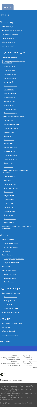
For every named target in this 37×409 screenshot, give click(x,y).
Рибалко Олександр (10, 113)
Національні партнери (11, 263)
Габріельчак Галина (10, 155)
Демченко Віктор (9, 176)
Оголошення (8, 304)
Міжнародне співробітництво (14, 259)
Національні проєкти (11, 243)
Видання (5, 318)
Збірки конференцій (8, 331)
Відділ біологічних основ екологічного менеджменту (15, 172)
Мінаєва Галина (9, 105)
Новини (4, 15)
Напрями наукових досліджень (12, 30)
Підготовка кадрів (10, 288)
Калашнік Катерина (10, 86)
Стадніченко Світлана (11, 188)
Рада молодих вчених (9, 270)
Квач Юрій (7, 180)
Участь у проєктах (8, 239)
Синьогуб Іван (8, 163)
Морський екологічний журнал (12, 323)
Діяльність (6, 235)
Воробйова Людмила (11, 128)
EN (3, 349)
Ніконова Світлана (10, 109)
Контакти (5, 341)
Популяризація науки (9, 274)
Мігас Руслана (8, 167)
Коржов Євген (8, 144)
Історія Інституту (7, 27)
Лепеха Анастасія (9, 211)
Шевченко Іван (9, 207)
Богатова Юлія (9, 132)
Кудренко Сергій (9, 151)
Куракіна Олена (9, 223)
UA (1, 349)
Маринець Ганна (9, 101)
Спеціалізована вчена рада (11, 293)
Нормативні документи (11, 308)
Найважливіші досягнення (10, 34)
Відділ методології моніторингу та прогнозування (13, 62)
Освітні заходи (9, 282)
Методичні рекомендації (10, 335)
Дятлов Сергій (8, 136)
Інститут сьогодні (8, 46)
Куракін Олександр (10, 219)
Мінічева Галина (9, 67)
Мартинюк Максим (10, 94)
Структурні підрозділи (12, 52)
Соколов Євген (9, 90)
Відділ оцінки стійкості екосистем (13, 117)
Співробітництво (7, 255)
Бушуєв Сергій (8, 192)
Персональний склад (11, 297)
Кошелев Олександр (10, 147)
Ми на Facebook (5, 350)
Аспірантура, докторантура (11, 312)
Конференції (6, 251)
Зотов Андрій (8, 82)
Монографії (6, 327)
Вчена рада (6, 266)
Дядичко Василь (9, 196)
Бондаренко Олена (10, 78)
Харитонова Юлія (9, 97)
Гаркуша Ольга (9, 199)
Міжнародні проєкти (11, 247)
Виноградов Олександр (11, 124)
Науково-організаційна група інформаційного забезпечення (17, 227)
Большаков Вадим (10, 74)
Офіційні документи (8, 42)
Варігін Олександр (10, 184)
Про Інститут (7, 22)
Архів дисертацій (9, 301)
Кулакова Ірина (9, 140)
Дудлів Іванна (8, 215)
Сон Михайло (8, 121)
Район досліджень (8, 38)
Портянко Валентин (10, 159)
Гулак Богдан (8, 203)
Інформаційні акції (10, 278)
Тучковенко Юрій (9, 70)
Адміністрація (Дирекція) (10, 57)
